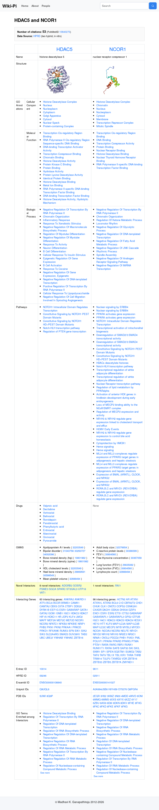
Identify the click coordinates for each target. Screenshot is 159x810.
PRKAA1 (67, 627)
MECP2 (111, 627)
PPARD (117, 641)
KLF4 (72, 616)
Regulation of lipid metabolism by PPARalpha (115, 388)
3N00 (117, 696)
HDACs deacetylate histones (112, 363)
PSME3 (44, 589)
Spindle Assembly (106, 255)
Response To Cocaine (55, 269)
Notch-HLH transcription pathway (61, 328)
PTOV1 (97, 644)
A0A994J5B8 (100, 689)
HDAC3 (75, 613)
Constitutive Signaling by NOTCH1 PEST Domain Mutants (66, 315)
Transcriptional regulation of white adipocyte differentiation (115, 371)
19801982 (80, 558)
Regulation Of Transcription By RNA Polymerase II (63, 718)
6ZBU (96, 703)
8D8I (109, 703)
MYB (119, 627)
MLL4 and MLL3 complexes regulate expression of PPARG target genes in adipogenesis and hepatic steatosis (117, 457)
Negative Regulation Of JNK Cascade (117, 248)
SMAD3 (64, 634)
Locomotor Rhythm (107, 223)
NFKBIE (72, 623)
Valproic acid (50, 505)
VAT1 (43, 592)
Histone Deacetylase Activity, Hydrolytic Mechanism (65, 200)
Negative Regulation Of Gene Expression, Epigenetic (59, 274)
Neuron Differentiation (55, 248)
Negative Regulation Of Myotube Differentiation (61, 239)
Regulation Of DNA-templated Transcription (59, 725)
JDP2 (65, 616)
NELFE (125, 630)
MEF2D (70, 620)
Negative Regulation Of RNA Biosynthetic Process (59, 742)
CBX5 (53, 606)
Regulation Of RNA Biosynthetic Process (66, 730)
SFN (71, 630)
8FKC (96, 706)
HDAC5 (64, 48)
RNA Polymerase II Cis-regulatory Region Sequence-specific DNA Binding (66, 141)
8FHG (138, 703)
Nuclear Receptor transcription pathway (118, 384)
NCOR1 (117, 48)
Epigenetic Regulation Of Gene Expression (60, 260)
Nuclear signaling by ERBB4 (112, 307)
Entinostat (48, 530)
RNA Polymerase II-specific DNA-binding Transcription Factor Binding (66, 190)
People (46, 6)
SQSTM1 (119, 651)
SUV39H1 (74, 634)
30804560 (110, 554)
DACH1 (106, 610)
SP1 (103, 651)
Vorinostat (48, 512)
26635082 (128, 565)
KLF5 (109, 623)
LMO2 (79, 616)
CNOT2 (112, 606)
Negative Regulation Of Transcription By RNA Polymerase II (65, 211)
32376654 (121, 547)
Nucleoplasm (50, 108)
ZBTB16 (78, 637)
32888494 (74, 579)
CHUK (96, 606)
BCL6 (49, 603)
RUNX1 (128, 644)
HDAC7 (84, 613)
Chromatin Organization (56, 216)
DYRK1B (44, 610)
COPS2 (121, 606)
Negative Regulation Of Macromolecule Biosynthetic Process (65, 228)
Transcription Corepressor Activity (115, 143)
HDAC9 (129, 620)
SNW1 (96, 651)
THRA (130, 655)
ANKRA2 (69, 599)
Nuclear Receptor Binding (110, 150)
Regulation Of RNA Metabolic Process (64, 748)
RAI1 (118, 585)
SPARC (61, 589)
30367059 (136, 558)
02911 (96, 675)
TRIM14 (97, 658)
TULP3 (106, 658)
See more (45, 772)
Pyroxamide (49, 540)
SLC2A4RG (52, 634)
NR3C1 (132, 634)
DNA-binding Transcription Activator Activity (63, 148)
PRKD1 (44, 630)
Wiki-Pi (9, 6)
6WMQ (97, 699)
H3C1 (67, 613)
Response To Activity (55, 244)
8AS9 (103, 703)
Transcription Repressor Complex (115, 122)
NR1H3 (114, 634)
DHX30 (124, 610)
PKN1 (50, 627)
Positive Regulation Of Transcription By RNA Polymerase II (65, 288)
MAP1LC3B (132, 623)
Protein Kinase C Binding (57, 164)
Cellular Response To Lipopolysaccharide (66, 293)
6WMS (105, 699)
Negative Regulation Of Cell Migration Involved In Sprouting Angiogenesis (64, 298)
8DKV (123, 703)
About (35, 6)
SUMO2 (129, 651)
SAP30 (124, 648)
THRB (137, 655)
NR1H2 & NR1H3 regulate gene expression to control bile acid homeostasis (113, 436)
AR (128, 599)
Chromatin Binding (53, 157)
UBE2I (49, 637)
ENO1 (96, 613)
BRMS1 (65, 603)
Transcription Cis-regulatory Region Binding (62, 134)
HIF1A (43, 616)
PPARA (107, 641)
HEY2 (96, 623)
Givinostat (48, 537)
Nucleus (47, 105)
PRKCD (77, 627)
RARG (113, 644)
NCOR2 (44, 623)
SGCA (52, 589)
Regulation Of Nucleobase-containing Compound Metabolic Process (64, 767)
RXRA (108, 648)
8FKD (103, 706)
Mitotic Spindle (104, 126)
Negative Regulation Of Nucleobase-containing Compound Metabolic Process (119, 753)
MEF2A (51, 620)
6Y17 (134, 699)
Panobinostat (50, 523)
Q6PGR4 (133, 689)
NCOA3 (106, 630)
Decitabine (49, 509)
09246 (43, 675)
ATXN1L (97, 603)
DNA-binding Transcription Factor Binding (66, 196)
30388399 (131, 551)
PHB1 (122, 637)
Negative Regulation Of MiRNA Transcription (113, 267)
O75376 (122, 689)
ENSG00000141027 (104, 682)
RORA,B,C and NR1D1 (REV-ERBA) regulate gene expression (116, 490)
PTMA (135, 641)
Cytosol (47, 119)
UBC (42, 637)
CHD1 (139, 603)
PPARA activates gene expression (115, 314)
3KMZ (110, 696)
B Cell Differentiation (54, 251)
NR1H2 (106, 634)
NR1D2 (97, 634)
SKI (131, 648)
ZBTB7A (116, 662)
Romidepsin (49, 519)
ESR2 (111, 613)
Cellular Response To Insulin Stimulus (64, 255)
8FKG (124, 706)
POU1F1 (98, 641)
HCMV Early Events (107, 429)
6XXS (113, 699)
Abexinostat (49, 533)
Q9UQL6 (44, 689)
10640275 (64, 31)
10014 (43, 669)
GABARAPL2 (116, 616)
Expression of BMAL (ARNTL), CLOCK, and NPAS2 (118, 476)
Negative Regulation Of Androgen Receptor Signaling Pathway (115, 260)
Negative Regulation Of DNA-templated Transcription (65, 281)
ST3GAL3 (71, 589)
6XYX (120, 699)
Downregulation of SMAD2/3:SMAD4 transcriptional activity (116, 336)
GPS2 (128, 616)
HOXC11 (52, 616)
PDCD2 (114, 637)
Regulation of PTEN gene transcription (64, 331)
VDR (124, 658)
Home (24, 6)
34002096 (48, 554)
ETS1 (118, 613)
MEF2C (61, 620)
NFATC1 (53, 623)
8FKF (117, 706)
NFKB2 (63, 623)
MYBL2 (127, 627)
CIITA (61, 606)
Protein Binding (51, 168)
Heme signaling (105, 446)
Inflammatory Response (56, 220)
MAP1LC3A (119, 623)
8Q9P (50, 696)
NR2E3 (123, 634)
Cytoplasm (49, 112)
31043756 (68, 551)
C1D (121, 603)
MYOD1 (136, 627)
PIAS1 (130, 637)
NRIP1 (81, 623)
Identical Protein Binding (56, 178)
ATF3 (43, 603)
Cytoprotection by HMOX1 (111, 443)
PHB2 (43, 627)
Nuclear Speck (51, 122)
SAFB (116, 648)
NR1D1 (134, 630)
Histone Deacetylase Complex (60, 102)
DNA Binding (103, 140)
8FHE (131, 703)
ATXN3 (107, 603)
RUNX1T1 (98, 648)
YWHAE (68, 637)
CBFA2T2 (129, 603)
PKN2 (57, 627)
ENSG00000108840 (51, 682)
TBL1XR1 (120, 655)
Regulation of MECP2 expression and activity (117, 413)
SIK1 (77, 630)
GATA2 (44, 613)
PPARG (126, 641)
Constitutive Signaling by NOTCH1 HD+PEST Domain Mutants (62, 322)
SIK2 (84, 630)
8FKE (110, 706)
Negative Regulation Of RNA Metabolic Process (65, 760)
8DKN (116, 703)
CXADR (97, 610)
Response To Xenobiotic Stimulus (62, 223)
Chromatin (102, 105)
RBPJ (120, 644)
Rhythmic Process (106, 251)
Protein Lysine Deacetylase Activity (63, 175)
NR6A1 (97, 637)
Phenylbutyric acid (53, 526)
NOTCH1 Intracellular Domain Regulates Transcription (65, 308)
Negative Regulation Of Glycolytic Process (115, 228)
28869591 (79, 572)
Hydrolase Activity (53, 171)
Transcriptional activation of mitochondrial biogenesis (119, 329)
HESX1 (138, 620)
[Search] (153, 5)
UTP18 (82, 589)
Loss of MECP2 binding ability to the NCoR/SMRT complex (116, 406)
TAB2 (84, 634)
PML (137, 637)
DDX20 (78, 606)
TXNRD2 (116, 658)
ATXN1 (134, 599)
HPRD (36, 36)
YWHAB (58, 637)
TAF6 (96, 655)
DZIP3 (132, 610)
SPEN (109, 651)
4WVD (132, 696)
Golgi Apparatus (52, 115)
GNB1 (59, 613)
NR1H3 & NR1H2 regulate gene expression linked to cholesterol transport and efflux (119, 422)
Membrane (102, 119)
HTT (102, 623)
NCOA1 (97, 630)
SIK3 (42, 634)
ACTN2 (121, 599)
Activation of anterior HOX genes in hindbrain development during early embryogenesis (116, 397)
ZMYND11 (128, 662)
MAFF (43, 620)
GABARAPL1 (100, 616)
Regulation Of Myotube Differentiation (64, 234)
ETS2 (125, 613)
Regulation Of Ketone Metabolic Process (119, 220)
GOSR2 (77, 585)
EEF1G (54, 610)
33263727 (79, 551)
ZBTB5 (107, 662)
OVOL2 (106, 637)
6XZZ (127, 699)
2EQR (96, 696)
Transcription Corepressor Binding (62, 154)
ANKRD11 (80, 599)
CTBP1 (69, 606)
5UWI (43, 696)
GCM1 (51, 613)
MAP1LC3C (99, 627)
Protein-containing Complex (58, 126)
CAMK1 (75, 603)
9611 (95, 669)
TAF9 (103, 655)
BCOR (56, 603)
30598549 (48, 575)
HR (59, 616)
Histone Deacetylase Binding (59, 182)
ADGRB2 (67, 585)
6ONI (140, 696)
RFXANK (54, 630)
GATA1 (84, 610)
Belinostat (48, 516)
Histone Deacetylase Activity (59, 161)
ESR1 (62, 610)
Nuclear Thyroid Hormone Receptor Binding (116, 159)
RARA (105, 644)
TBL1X (110, 655)
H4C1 (103, 620)
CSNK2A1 (131, 606)
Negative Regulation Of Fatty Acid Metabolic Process (115, 242)
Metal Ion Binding (53, 185)
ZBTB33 (97, 662)
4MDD (124, 696)
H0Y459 (112, 689)
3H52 (103, 696)
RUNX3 (64, 630)
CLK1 (104, 606)
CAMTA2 (45, 606)
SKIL (137, 648)
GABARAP (73, 610)
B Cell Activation (52, 265)
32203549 (78, 547)
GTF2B (136, 616)
